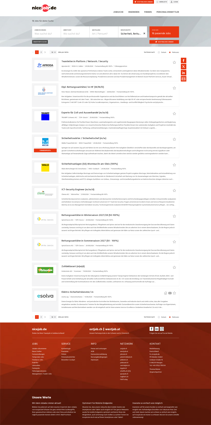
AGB (92, 351)
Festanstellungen (38, 354)
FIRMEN (148, 12)
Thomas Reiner (155, 369)
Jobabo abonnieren (39, 348)
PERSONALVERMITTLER (168, 12)
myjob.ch (123, 368)
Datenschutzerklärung (99, 354)
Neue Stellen (37, 351)
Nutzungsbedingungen (99, 357)
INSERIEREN (133, 12)
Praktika (35, 362)
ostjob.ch (95, 329)
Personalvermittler (68, 357)
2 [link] (41, 52)
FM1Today (124, 379)
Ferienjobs (36, 368)
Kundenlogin (66, 348)
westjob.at (112, 329)
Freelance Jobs (37, 359)
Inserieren (64, 351)
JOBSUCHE (118, 12)
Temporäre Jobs (38, 357)
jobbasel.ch (124, 362)
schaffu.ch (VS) (125, 371)
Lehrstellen (36, 365)
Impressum (94, 359)
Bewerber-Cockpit (68, 359)
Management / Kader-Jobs (42, 373)
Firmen (63, 354)
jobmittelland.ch (126, 357)
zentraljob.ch (125, 365)
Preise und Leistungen (99, 348)
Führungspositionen (39, 371)
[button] (144, 33)
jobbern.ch (124, 359)
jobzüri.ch (123, 354)
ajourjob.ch (124, 373)
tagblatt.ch (124, 376)
